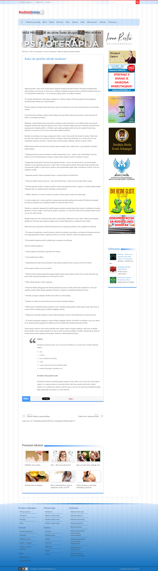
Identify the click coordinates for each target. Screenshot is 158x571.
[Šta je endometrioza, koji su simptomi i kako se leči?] (63, 481)
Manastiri (23, 535)
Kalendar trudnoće (77, 515)
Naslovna (25, 51)
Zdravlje (102, 22)
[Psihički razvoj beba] (37, 461)
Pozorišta (48, 543)
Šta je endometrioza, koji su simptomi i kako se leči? (61, 486)
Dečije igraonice (25, 512)
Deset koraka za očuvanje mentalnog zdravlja (86, 486)
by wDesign (124, 569)
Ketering (23, 519)
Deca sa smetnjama (36, 51)
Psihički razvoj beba (32, 465)
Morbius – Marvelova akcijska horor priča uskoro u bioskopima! (125, 256)
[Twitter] (26, 568)
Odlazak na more (25, 539)
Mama (51, 22)
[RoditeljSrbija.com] (31, 13)
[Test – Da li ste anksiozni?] (63, 461)
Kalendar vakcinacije (78, 519)
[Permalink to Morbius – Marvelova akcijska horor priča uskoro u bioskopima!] (113, 260)
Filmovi (47, 554)
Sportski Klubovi (25, 561)
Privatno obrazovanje (52, 519)
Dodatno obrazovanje (52, 523)
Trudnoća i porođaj (33, 22)
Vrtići (82, 22)
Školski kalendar (76, 527)
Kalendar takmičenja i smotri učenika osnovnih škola (78, 533)
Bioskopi (48, 531)
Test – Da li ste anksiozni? (61, 465)
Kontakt (48, 2)
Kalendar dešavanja (77, 512)
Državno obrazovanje (52, 515)
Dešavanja (112, 22)
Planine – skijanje (26, 543)
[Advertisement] (8, 55)
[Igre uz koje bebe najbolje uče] (89, 461)
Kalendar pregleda (77, 523)
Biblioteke (48, 547)
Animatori (23, 515)
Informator (48, 512)
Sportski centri (25, 557)
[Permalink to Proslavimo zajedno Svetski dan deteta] (113, 283)
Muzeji (47, 539)
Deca (68, 22)
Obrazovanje (92, 22)
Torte (21, 523)
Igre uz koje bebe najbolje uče (88, 465)
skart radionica (134, 569)
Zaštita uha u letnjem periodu (88, 415)
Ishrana (75, 22)
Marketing (39, 2)
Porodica (60, 22)
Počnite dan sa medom (33, 485)
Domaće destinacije (26, 531)
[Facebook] (23, 568)
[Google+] (20, 568)
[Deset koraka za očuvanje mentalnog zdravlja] (89, 481)
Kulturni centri (50, 535)
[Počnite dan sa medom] (37, 481)
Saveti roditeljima (50, 51)
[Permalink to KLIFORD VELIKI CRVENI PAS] (113, 272)
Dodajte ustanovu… (26, 2)
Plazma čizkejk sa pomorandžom (38, 415)
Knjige (47, 550)
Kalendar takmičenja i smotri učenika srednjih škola (78, 541)
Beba (45, 22)
